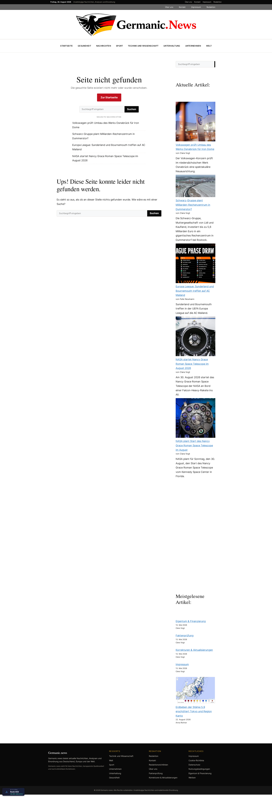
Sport (119, 46)
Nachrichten (103, 46)
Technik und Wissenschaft (143, 46)
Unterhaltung (171, 46)
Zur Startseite (109, 97)
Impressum (207, 2)
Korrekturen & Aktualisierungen (194, 649)
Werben (192, 777)
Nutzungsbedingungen (199, 769)
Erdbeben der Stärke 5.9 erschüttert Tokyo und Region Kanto (194, 711)
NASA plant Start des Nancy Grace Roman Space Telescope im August (194, 445)
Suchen (131, 109)
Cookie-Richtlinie (196, 760)
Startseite (66, 46)
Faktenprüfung (185, 635)
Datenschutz (194, 764)
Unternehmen (193, 46)
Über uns (188, 2)
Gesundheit (84, 46)
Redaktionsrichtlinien (158, 764)
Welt (209, 46)
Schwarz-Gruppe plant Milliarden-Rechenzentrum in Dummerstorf (193, 205)
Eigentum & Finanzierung (191, 621)
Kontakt (197, 2)
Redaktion (217, 2)
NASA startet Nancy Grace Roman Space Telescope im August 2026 (192, 364)
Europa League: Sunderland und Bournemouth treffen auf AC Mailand (195, 291)
